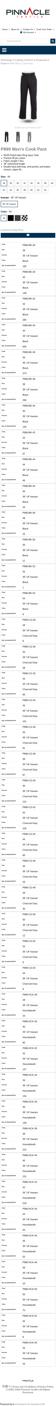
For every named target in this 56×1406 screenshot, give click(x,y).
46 (18, 190)
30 (18, 183)
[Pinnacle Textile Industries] (28, 12)
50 (31, 190)
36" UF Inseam (9, 204)
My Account (28, 32)
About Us (15, 29)
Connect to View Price (12, 230)
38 (45, 183)
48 (24, 190)
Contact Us (28, 29)
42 (4, 190)
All (4, 183)
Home (5, 29)
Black (11, 218)
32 (24, 183)
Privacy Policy (46, 1387)
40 (52, 183)
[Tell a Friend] (28, 235)
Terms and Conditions (24, 1387)
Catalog (19, 60)
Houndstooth (24, 218)
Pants (4, 63)
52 (38, 190)
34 (31, 183)
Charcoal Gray (18, 218)
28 (11, 183)
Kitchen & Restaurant (36, 60)
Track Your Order (44, 29)
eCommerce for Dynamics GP (30, 1404)
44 (11, 190)
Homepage (6, 60)
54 (45, 190)
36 (38, 183)
